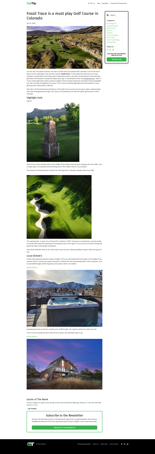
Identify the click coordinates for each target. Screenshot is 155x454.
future (109, 30)
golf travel (110, 37)
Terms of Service (113, 444)
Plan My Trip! (116, 59)
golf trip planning (113, 40)
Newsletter (105, 3)
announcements (112, 26)
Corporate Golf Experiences (118, 3)
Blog (98, 3)
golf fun (110, 33)
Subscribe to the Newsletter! (64, 428)
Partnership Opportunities (84, 444)
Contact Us (95, 444)
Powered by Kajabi (123, 450)
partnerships (111, 42)
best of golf (111, 28)
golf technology (112, 35)
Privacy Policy (104, 444)
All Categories (111, 23)
